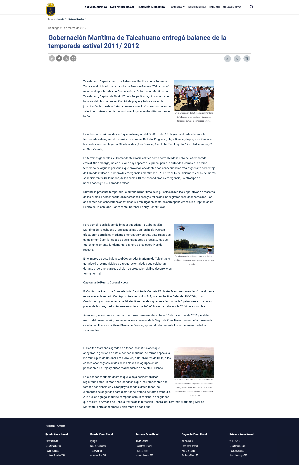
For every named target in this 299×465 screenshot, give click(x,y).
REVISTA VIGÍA (214, 7)
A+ (238, 59)
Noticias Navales (76, 18)
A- (227, 59)
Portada (60, 18)
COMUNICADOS (176, 7)
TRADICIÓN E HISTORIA (151, 7)
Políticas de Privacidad (55, 426)
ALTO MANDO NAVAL (122, 7)
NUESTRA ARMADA (96, 7)
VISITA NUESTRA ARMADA (232, 7)
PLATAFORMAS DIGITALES (197, 7)
